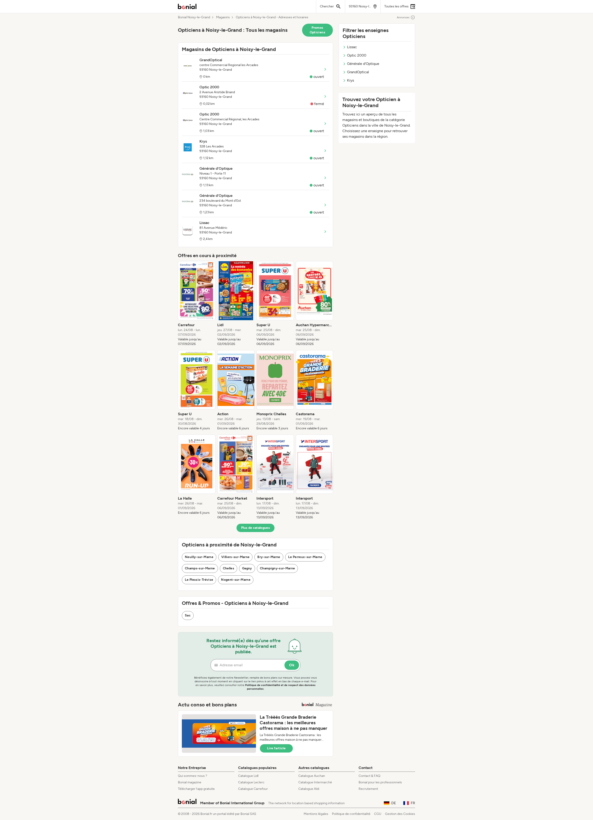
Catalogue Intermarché (315, 782)
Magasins (223, 17)
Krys (350, 80)
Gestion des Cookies (400, 814)
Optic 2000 (356, 55)
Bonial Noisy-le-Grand (194, 17)
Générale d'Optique (363, 63)
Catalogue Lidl (248, 776)
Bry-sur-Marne (268, 557)
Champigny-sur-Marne (277, 568)
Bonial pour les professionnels (380, 782)
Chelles (228, 568)
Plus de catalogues (255, 528)
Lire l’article (276, 748)
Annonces (403, 17)
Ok (291, 665)
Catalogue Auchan (311, 776)
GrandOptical (358, 72)
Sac (188, 615)
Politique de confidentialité (351, 814)
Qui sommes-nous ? (192, 776)
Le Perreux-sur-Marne (305, 557)
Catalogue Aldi (308, 789)
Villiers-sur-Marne (235, 557)
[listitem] (196, 303)
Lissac (352, 47)
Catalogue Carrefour (253, 789)
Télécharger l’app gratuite (196, 789)
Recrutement (368, 789)
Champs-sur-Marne (200, 568)
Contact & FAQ (369, 776)
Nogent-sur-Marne (235, 580)
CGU (377, 814)
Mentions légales (316, 814)
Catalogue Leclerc (251, 782)
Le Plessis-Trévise (199, 580)
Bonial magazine (189, 782)
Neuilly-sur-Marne (199, 557)
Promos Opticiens (317, 30)
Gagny (247, 568)
